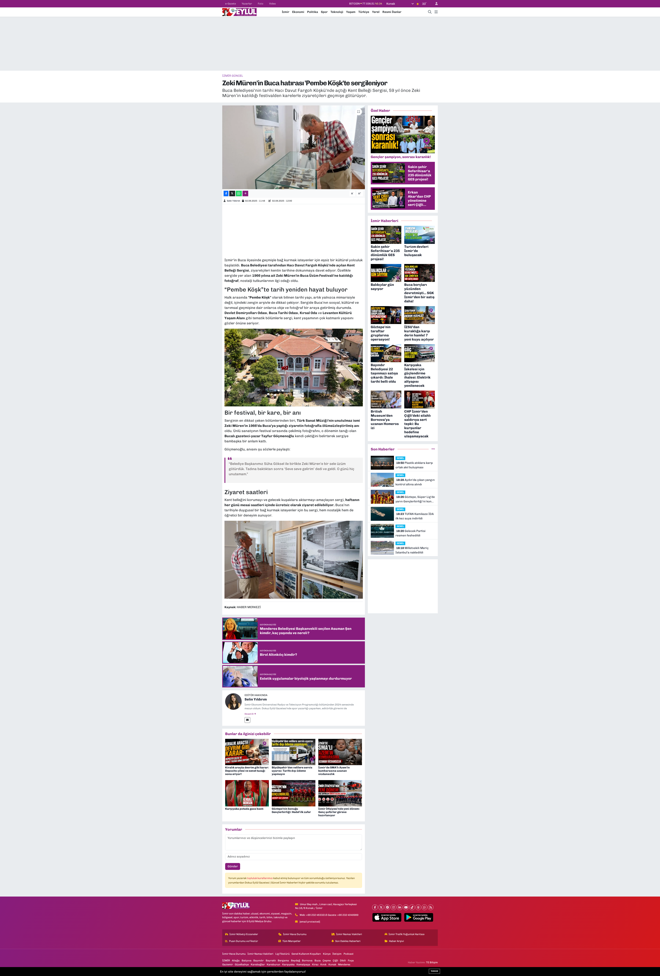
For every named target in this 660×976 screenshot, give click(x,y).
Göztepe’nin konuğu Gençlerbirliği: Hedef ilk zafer (291, 810)
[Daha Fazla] (245, 193)
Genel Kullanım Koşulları (306, 953)
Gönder (233, 866)
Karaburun (273, 964)
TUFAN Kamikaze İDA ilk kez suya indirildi (414, 516)
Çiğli (335, 960)
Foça (351, 960)
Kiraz (315, 964)
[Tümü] (433, 449)
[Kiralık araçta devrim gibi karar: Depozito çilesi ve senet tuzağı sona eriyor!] (247, 751)
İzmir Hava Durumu (294, 934)
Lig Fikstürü (282, 953)
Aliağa (236, 960)
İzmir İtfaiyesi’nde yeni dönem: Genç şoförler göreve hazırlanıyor (339, 812)
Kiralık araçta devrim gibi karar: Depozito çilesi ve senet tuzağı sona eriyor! (247, 771)
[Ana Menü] (436, 12)
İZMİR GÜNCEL (232, 75)
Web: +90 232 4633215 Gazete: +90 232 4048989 (329, 914)
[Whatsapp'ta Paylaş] (239, 193)
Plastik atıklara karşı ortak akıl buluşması (414, 465)
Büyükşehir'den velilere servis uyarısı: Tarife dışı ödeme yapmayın (292, 771)
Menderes (344, 964)
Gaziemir (227, 964)
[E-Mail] (247, 720)
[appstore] (387, 917)
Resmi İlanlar (391, 12)
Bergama (283, 960)
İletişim (337, 953)
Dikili (343, 960)
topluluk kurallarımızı (260, 878)
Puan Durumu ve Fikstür (243, 941)
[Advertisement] (330, 44)
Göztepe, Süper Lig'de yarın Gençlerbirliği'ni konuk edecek (415, 499)
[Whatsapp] (424, 907)
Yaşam (350, 12)
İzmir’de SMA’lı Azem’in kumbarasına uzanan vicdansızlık (334, 771)
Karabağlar (258, 964)
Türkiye (363, 12)
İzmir (285, 12)
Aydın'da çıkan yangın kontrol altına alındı (415, 482)
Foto (260, 3)
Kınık (323, 964)
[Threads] (418, 907)
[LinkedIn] (400, 907)
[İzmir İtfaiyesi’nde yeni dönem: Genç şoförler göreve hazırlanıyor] (340, 793)
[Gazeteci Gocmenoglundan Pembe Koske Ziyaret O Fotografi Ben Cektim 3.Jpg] (293, 367)
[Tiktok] (412, 907)
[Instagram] (393, 907)
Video (272, 3)
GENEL (400, 458)
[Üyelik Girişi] (435, 3)
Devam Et (249, 714)
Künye (327, 953)
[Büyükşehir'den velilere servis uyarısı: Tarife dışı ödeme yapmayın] (293, 751)
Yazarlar (247, 3)
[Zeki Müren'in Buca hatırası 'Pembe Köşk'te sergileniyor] (293, 147)
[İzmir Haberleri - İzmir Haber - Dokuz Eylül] (239, 12)
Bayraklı (271, 960)
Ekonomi (298, 12)
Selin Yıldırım (233, 200)
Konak (332, 964)
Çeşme (327, 960)
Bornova (307, 960)
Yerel (376, 12)
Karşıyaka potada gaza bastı (244, 808)
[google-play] (419, 917)
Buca (318, 960)
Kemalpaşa (303, 964)
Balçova (246, 960)
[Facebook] (375, 907)
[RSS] (430, 907)
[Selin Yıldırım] (233, 701)
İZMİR (226, 960)
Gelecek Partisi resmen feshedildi (410, 533)
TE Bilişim (432, 962)
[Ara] (430, 12)
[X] (381, 907)
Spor (324, 12)
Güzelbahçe (242, 964)
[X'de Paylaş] (232, 193)
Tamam (434, 971)
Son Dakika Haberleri (347, 941)
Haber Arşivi (396, 941)
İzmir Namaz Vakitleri (349, 934)
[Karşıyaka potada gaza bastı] (247, 793)
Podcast (349, 953)
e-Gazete (230, 3)
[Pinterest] (387, 907)
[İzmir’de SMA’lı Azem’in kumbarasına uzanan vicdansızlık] (340, 751)
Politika (312, 12)
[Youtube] (406, 907)
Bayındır (258, 960)
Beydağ (295, 960)
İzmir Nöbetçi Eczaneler (243, 934)
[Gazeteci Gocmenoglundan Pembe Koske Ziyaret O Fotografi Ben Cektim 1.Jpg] (293, 559)
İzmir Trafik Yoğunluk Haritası (407, 934)
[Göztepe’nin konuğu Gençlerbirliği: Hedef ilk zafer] (293, 793)
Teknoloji (337, 12)
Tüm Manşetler (291, 941)
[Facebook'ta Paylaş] (226, 193)
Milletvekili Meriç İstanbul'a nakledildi (411, 550)
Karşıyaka (288, 964)
